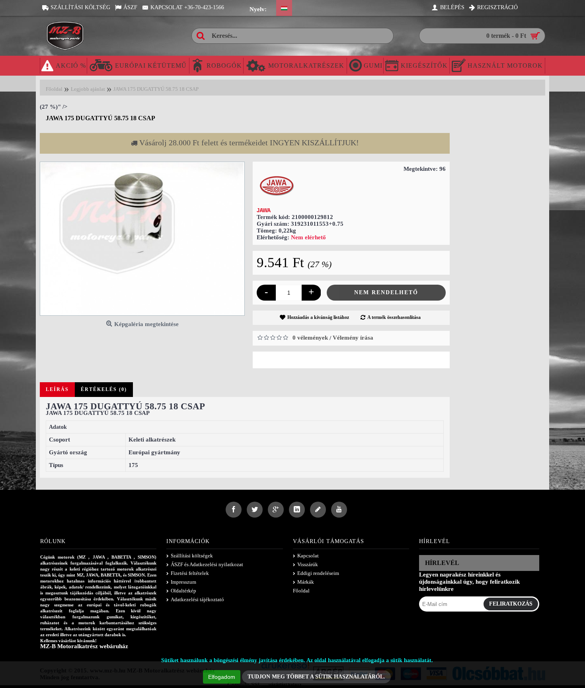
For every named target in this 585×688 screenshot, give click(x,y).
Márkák (305, 582)
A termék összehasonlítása (394, 317)
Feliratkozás (510, 604)
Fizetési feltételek (190, 573)
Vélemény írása (353, 337)
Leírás (57, 389)
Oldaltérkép (183, 591)
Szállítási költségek (192, 556)
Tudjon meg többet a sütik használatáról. (316, 677)
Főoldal (301, 591)
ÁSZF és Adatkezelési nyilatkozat (207, 564)
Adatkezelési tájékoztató (197, 599)
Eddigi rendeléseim (318, 573)
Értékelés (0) (104, 389)
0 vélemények (310, 337)
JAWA (264, 210)
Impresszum (183, 582)
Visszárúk (307, 564)
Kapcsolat (308, 556)
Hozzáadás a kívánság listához (318, 317)
